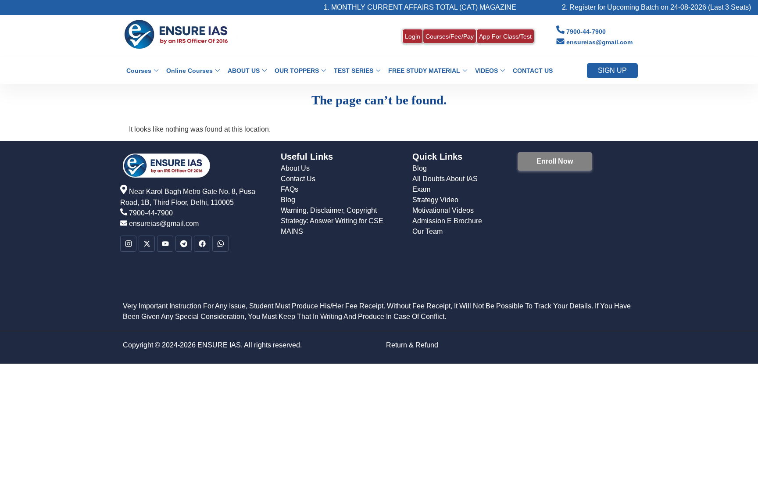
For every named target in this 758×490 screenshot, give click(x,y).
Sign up (612, 70)
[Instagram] (128, 244)
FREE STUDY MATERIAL (424, 70)
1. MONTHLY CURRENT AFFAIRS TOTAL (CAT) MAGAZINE (408, 7)
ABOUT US (244, 70)
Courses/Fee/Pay (449, 36)
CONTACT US (533, 70)
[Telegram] (183, 244)
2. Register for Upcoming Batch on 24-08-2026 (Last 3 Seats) (645, 7)
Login (412, 36)
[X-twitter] (147, 244)
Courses (138, 70)
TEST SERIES (353, 70)
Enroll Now (554, 161)
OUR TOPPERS (297, 70)
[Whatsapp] (220, 244)
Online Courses (189, 70)
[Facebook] (202, 244)
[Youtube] (165, 244)
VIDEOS (486, 70)
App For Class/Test (505, 36)
